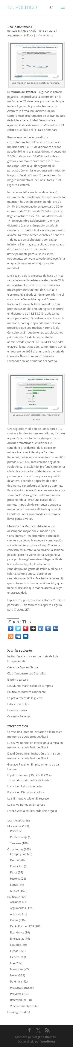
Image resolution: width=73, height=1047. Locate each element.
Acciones (15, 902)
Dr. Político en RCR (22, 926)
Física (13, 872)
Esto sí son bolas (18, 704)
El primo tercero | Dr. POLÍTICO (27, 775)
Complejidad (18, 854)
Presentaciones (20, 987)
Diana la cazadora (32, 792)
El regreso (42, 798)
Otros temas (15, 849)
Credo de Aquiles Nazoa (22, 667)
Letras (14, 884)
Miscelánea (14, 826)
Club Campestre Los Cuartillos (26, 673)
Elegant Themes (44, 1037)
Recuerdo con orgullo (43, 811)
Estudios (15, 944)
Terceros (15, 843)
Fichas (14, 951)
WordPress (47, 1041)
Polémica (16, 981)
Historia (15, 878)
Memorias (16, 969)
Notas (14, 975)
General (15, 957)
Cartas (14, 920)
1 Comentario (44, 35)
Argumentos (15, 35)
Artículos (15, 914)
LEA (12, 963)
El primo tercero (17, 679)
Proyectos (16, 994)
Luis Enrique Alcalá (24, 30)
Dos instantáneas (19, 27)
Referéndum (18, 1000)
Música (14, 891)
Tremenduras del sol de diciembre (29, 780)
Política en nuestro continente (26, 692)
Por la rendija (18, 837)
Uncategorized (16, 1012)
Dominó (15, 860)
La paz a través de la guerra (24, 698)
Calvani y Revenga (19, 716)
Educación (16, 866)
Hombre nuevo (17, 710)
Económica (17, 932)
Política (28, 35)
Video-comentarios (22, 1006)
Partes (14, 831)
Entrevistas (17, 938)
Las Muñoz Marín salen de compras (30, 685)
